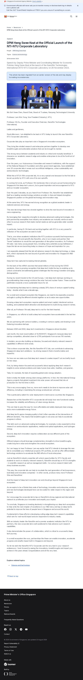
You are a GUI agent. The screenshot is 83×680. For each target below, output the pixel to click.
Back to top (13, 576)
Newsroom (17, 27)
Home (9, 27)
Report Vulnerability (11, 643)
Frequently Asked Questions (14, 620)
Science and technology (20, 565)
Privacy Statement (10, 647)
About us (7, 600)
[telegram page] (21, 629)
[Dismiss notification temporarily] (77, 5)
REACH (6, 654)
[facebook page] (5, 629)
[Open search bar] (71, 16)
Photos (6, 607)
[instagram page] (10, 629)
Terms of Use (9, 650)
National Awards (9, 614)
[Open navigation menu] (76, 16)
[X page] (16, 629)
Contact (7, 634)
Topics (6, 611)
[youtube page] (26, 629)
